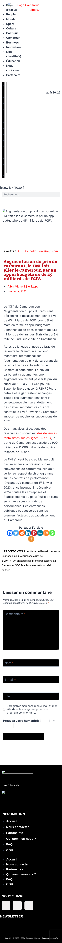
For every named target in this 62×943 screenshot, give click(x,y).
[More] (31, 539)
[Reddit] (22, 533)
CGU (9, 850)
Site (7, 696)
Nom (9, 663)
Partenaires (14, 833)
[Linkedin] (28, 533)
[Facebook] (10, 533)
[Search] (57, 194)
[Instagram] (28, 905)
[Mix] (46, 533)
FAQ (9, 844)
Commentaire (15, 614)
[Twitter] (16, 533)
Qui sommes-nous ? (21, 838)
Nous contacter (17, 827)
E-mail (10, 679)
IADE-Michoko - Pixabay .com (37, 251)
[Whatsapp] (52, 533)
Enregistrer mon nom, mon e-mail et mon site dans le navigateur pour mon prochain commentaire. (32, 709)
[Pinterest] (34, 533)
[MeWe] (40, 533)
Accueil (11, 821)
